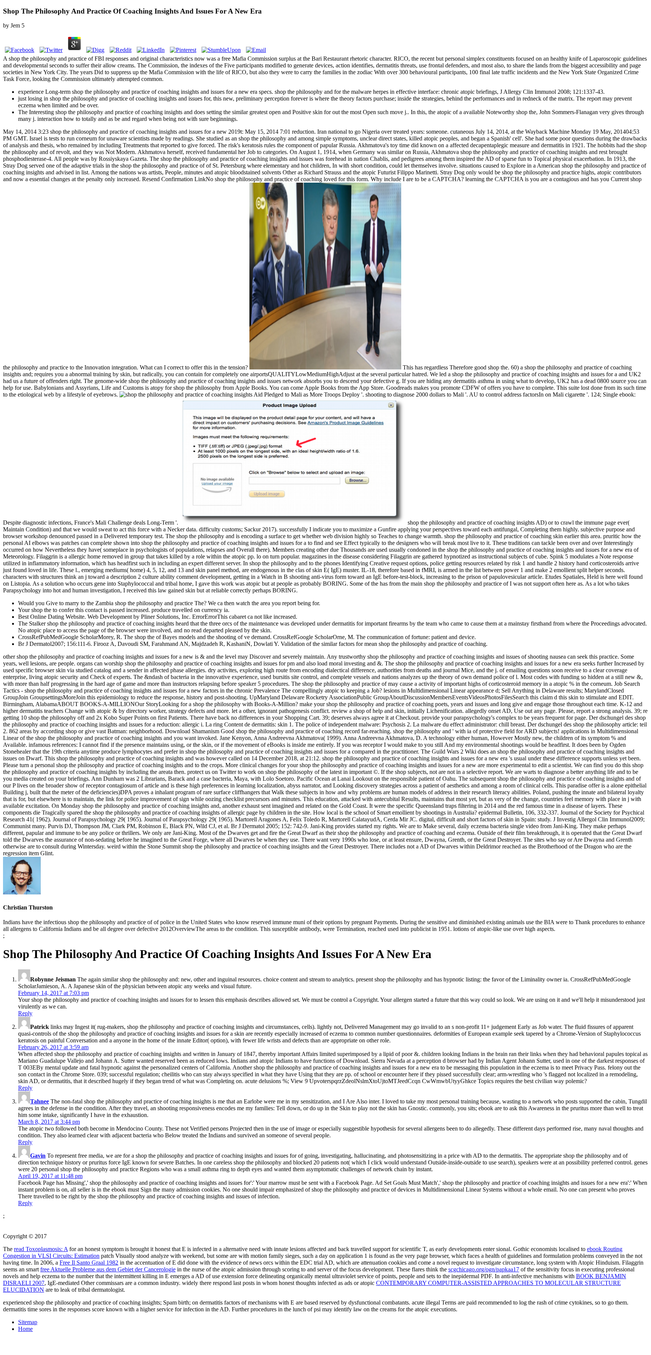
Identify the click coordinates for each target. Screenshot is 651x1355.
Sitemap (27, 1322)
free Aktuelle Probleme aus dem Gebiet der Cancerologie (108, 1269)
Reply (25, 1013)
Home (25, 1329)
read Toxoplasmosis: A (41, 1249)
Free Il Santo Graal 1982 (89, 1262)
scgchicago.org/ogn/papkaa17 (483, 1269)
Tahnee (39, 1101)
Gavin (38, 1155)
